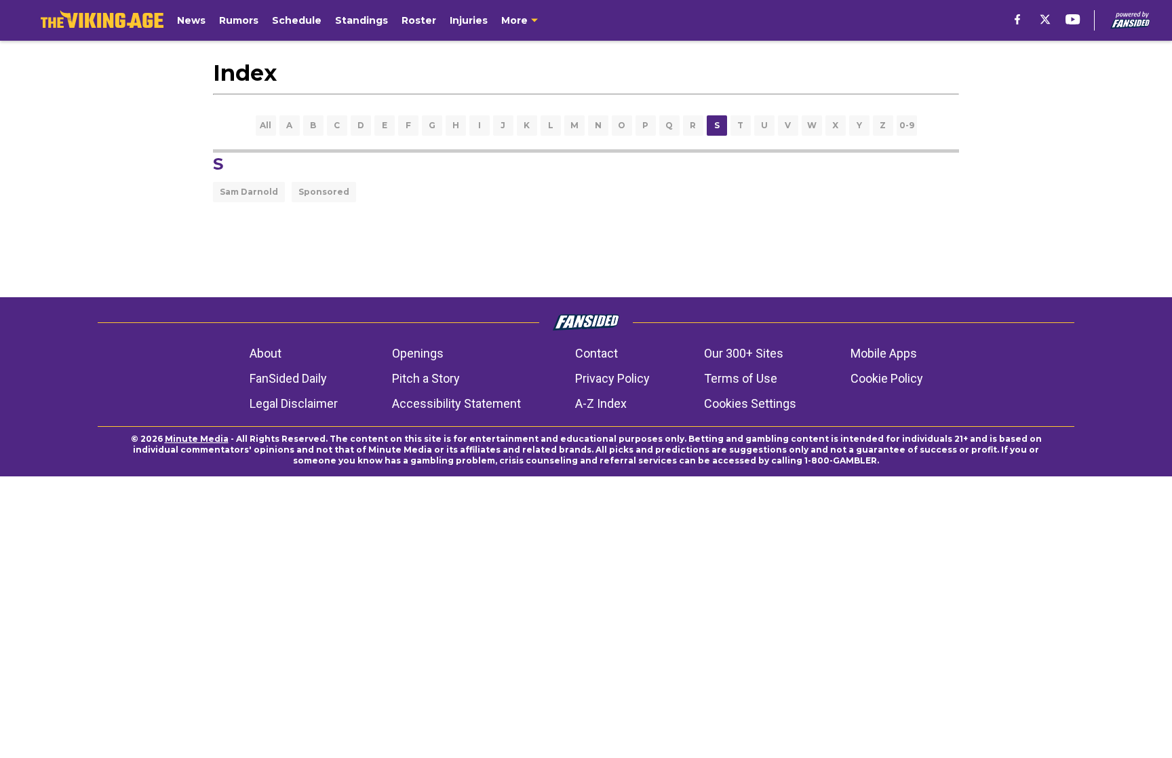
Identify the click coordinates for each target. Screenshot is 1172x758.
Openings (418, 353)
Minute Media (197, 439)
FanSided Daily (288, 378)
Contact (596, 353)
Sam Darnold (249, 192)
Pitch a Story (426, 378)
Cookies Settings (750, 403)
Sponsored (323, 192)
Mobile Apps (884, 353)
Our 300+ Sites (743, 353)
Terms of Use (740, 378)
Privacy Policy (612, 378)
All (265, 125)
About (265, 353)
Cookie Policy (887, 378)
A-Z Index (601, 403)
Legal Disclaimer (294, 403)
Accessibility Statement (456, 403)
